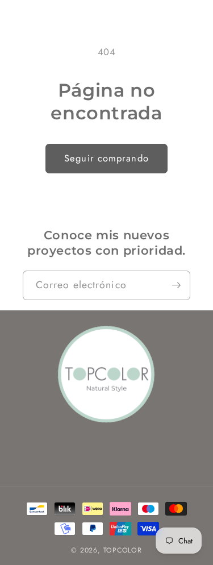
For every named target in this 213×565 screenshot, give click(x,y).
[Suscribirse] (176, 285)
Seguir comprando (106, 158)
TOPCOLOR (122, 550)
